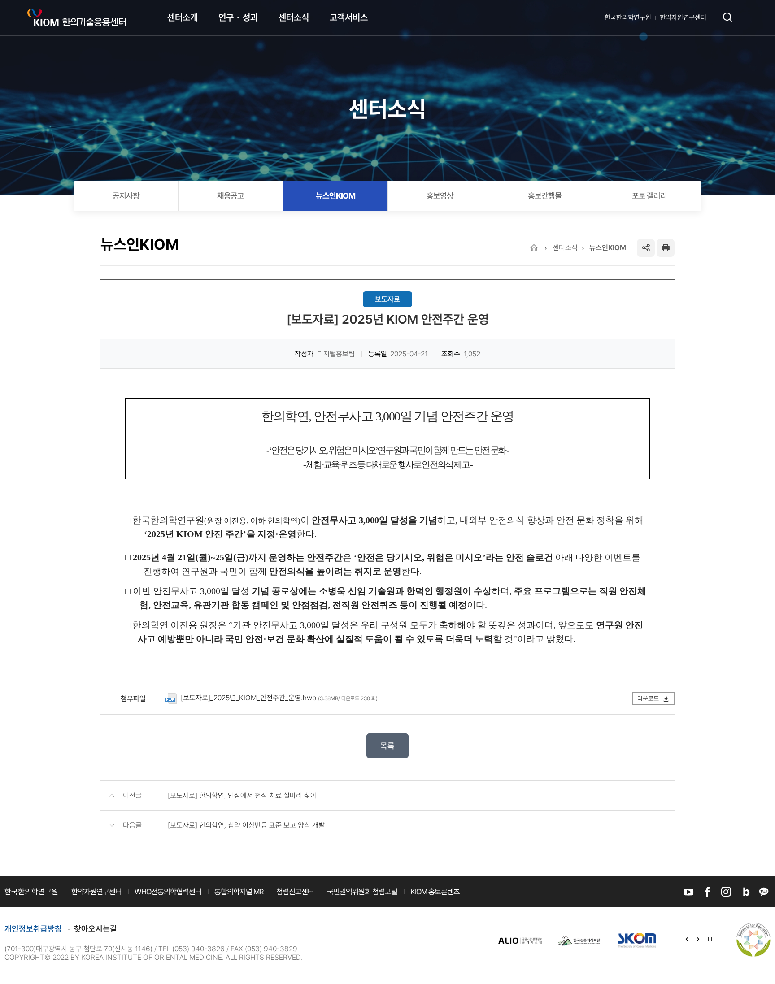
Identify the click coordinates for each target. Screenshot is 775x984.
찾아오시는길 (95, 928)
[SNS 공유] (646, 248)
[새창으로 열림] (520, 940)
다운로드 (648, 698)
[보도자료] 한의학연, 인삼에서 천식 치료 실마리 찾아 (242, 795)
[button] (687, 940)
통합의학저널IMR (238, 891)
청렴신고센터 (295, 891)
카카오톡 (764, 891)
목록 (387, 745)
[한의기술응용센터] (76, 17)
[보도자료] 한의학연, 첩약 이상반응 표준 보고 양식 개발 (246, 825)
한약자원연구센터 (683, 17)
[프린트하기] (666, 248)
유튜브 (688, 891)
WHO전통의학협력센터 (168, 891)
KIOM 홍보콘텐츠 (435, 891)
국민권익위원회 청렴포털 (362, 891)
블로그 (745, 891)
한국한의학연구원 (628, 17)
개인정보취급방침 (33, 928)
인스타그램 (726, 891)
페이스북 (707, 891)
